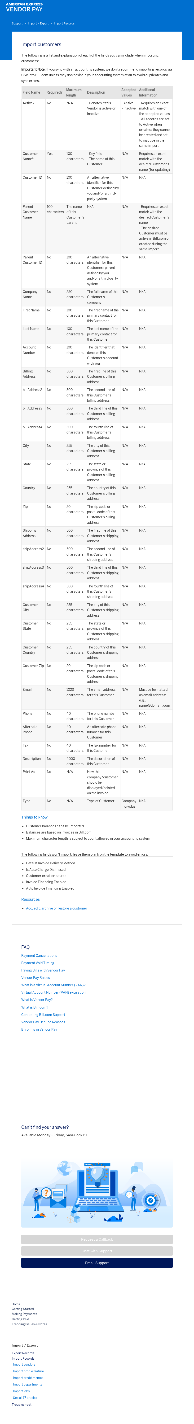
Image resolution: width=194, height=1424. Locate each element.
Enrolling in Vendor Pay (39, 1029)
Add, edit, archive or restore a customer (56, 908)
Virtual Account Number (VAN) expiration (53, 992)
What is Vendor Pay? (37, 1000)
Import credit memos (28, 1378)
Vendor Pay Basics (35, 978)
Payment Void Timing (37, 963)
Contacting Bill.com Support (43, 1015)
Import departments (27, 1384)
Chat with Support (97, 1251)
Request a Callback (97, 1239)
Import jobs (21, 1391)
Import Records (64, 23)
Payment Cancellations (39, 955)
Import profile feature (28, 1371)
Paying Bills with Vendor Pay (43, 970)
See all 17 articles (25, 1398)
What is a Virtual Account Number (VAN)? (53, 985)
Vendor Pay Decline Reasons (43, 1022)
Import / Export (38, 23)
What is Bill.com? (34, 1007)
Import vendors (24, 1364)
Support (17, 23)
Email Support (97, 1263)
